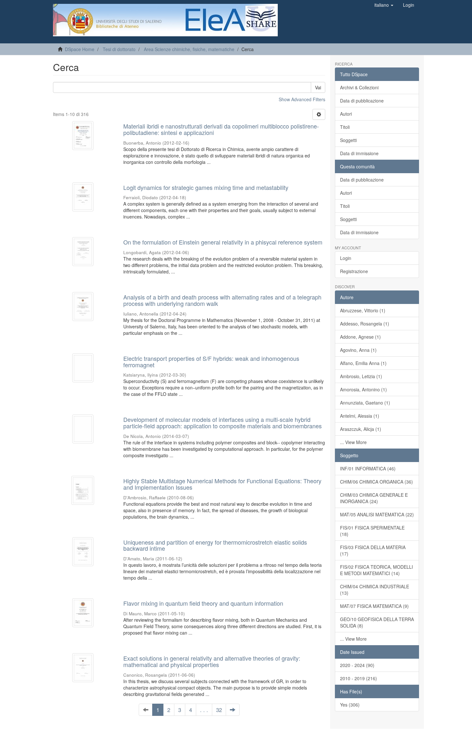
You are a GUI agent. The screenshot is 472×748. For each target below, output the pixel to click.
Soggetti (348, 140)
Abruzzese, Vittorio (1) (362, 310)
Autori (346, 114)
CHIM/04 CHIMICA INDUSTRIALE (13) (374, 589)
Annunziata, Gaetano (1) (365, 402)
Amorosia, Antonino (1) (363, 389)
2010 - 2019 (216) (358, 678)
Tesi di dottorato (119, 49)
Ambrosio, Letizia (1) (361, 376)
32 (219, 710)
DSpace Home (79, 49)
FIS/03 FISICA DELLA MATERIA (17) (373, 550)
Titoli (345, 127)
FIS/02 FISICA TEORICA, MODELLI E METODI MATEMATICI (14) (376, 570)
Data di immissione (359, 153)
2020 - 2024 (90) (357, 665)
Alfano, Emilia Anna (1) (363, 363)
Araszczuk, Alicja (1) (360, 429)
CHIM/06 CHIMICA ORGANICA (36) (376, 481)
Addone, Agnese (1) (360, 337)
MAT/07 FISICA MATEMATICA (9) (374, 606)
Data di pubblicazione (362, 100)
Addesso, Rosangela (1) (364, 323)
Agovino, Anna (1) (358, 350)
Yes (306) (350, 704)
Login (345, 258)
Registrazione (354, 271)
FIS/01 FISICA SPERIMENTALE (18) (372, 530)
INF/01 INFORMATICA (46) (368, 468)
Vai (318, 87)
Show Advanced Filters (302, 99)
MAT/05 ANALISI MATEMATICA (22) (377, 514)
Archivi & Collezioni (359, 87)
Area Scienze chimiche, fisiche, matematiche (189, 49)
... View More (353, 442)
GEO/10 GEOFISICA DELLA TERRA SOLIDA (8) (377, 622)
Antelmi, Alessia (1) (359, 416)
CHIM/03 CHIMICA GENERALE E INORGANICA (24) (374, 498)
